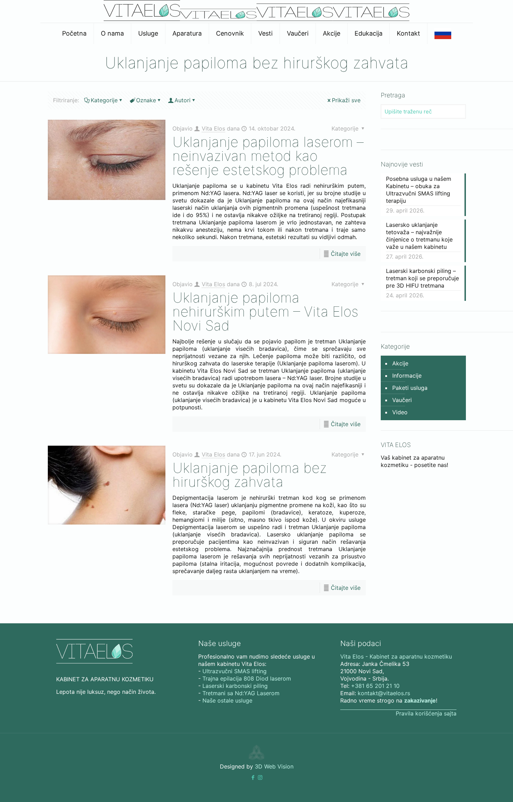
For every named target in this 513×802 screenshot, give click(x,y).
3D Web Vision (274, 766)
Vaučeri (402, 399)
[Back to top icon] (479, 787)
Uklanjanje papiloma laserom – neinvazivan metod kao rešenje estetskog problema (268, 155)
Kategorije (104, 100)
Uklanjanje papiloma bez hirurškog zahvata (249, 474)
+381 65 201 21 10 (375, 685)
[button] (252, 777)
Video (400, 412)
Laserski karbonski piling (235, 685)
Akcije (400, 363)
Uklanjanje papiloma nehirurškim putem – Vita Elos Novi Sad (265, 311)
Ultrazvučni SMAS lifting (234, 671)
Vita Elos (213, 128)
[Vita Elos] (256, 18)
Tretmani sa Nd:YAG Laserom (241, 693)
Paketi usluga (410, 387)
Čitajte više (345, 253)
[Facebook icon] (252, 777)
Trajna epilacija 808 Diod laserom (246, 678)
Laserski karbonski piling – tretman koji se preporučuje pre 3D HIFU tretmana (422, 278)
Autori (182, 100)
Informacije (407, 375)
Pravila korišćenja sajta (426, 713)
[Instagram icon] (260, 777)
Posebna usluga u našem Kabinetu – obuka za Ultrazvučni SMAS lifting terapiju (418, 189)
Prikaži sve (346, 100)
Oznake (146, 100)
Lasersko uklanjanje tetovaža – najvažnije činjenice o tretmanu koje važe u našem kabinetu (419, 235)
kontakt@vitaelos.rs (384, 693)
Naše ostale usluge (227, 700)
